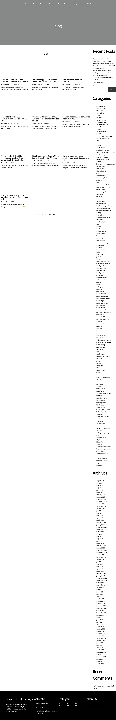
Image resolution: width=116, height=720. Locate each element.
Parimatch (99, 349)
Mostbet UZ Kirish (101, 317)
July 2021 (99, 617)
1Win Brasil (99, 111)
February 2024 (101, 545)
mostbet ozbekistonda (103, 310)
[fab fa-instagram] (89, 707)
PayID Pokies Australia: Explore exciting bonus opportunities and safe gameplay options (103, 73)
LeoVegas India (101, 268)
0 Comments (15, 84)
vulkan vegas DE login (103, 409)
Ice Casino (99, 238)
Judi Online (99, 254)
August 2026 (100, 481)
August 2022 (100, 587)
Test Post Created (98, 82)
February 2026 (101, 495)
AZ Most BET (100, 148)
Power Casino (100, 370)
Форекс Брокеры (101, 458)
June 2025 (99, 513)
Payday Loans (100, 354)
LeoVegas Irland (101, 270)
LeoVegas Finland (101, 266)
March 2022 (100, 599)
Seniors (98, 379)
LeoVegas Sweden (102, 273)
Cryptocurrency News (103, 208)
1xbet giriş (99, 129)
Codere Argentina (102, 192)
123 (50, 214)
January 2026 (100, 497)
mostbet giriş (100, 301)
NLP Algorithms (101, 335)
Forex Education (101, 231)
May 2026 (99, 488)
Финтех (98, 456)
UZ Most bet (100, 405)
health (98, 236)
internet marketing (102, 243)
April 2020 (99, 647)
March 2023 (100, 571)
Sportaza (99, 396)
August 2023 (100, 559)
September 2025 (101, 506)
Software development (103, 393)
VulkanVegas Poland (102, 416)
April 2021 (99, 624)
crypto (98, 199)
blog (97, 173)
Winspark (99, 430)
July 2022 (99, 589)
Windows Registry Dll (103, 428)
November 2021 (101, 608)
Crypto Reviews (101, 203)
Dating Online (100, 215)
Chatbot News (100, 189)
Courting (99, 196)
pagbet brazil (100, 347)
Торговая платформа (102, 453)
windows (99, 426)
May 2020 (99, 645)
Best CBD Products (102, 157)
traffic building (100, 400)
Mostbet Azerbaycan (103, 298)
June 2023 (99, 564)
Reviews (99, 375)
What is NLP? (100, 423)
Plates (98, 368)
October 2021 (100, 610)
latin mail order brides (103, 263)
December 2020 (101, 634)
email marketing (101, 222)
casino (98, 182)
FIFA (97, 224)
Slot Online (99, 384)
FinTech (98, 226)
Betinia (98, 162)
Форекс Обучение (101, 460)
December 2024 (101, 527)
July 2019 (99, 661)
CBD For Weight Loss (103, 187)
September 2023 (101, 557)
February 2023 (101, 573)
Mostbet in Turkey (102, 303)
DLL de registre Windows (104, 217)
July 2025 (99, 511)
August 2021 (100, 615)
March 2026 (100, 492)
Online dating (100, 345)
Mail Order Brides (101, 277)
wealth (98, 419)
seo (97, 382)
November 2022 (101, 580)
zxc (97, 435)
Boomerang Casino (102, 178)
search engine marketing (104, 377)
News (98, 331)
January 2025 (100, 525)
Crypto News (100, 201)
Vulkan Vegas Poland (102, 412)
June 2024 (99, 536)
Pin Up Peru (100, 363)
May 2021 (99, 622)
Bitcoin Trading (101, 171)
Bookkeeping (100, 175)
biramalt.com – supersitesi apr (105, 164)
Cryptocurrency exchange (104, 206)
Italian (98, 252)
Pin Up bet (99, 359)
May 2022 (99, 594)
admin (4, 84)
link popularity (100, 275)
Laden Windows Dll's (103, 261)
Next (54, 214)
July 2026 (99, 483)
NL (97, 333)
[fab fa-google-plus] (104, 704)
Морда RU (99, 442)
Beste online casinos (102, 159)
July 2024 (99, 534)
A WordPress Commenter (101, 686)
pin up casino (100, 361)
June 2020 (99, 643)
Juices (98, 259)
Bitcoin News (100, 166)
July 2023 (99, 562)
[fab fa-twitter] (97, 704)
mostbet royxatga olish (103, 312)
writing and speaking (102, 433)
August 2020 (100, 640)
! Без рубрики (100, 106)
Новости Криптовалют (103, 446)
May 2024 (99, 539)
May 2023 (99, 566)
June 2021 (99, 620)
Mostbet (99, 289)
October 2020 (101, 636)
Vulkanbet (99, 414)
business (99, 180)
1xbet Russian (100, 134)
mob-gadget (100, 287)
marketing (99, 282)
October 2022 (100, 583)
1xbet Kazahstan (101, 132)
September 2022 (101, 585)
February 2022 (101, 601)
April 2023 (99, 569)
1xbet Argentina (101, 120)
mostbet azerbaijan (102, 296)
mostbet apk (100, 291)
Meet (98, 284)
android (98, 145)
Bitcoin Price (100, 169)
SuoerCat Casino (101, 398)
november (99, 338)
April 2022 (99, 596)
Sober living (100, 391)
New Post (99, 328)
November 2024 (101, 529)
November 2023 (101, 552)
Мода (98, 440)
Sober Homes (100, 389)
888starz (99, 141)
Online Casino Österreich (104, 340)
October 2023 (100, 555)
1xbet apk (99, 118)
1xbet (98, 115)
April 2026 (99, 490)
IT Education (100, 245)
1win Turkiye (100, 113)
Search (95, 86)
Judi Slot (99, 257)
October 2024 (100, 532)
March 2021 (100, 627)
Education (99, 219)
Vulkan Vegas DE (101, 407)
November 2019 (101, 657)
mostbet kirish (100, 308)
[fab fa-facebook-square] (89, 704)
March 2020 (100, 650)
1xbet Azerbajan (101, 122)
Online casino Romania (103, 342)
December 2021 (101, 606)
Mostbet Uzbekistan (102, 319)
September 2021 (101, 613)
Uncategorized (101, 402)
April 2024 (99, 541)
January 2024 (100, 548)
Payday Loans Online (103, 356)
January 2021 (100, 631)
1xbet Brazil (100, 127)
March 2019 (100, 664)
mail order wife (101, 280)
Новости (99, 444)
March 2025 (100, 520)
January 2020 (100, 654)
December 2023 (101, 550)
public (98, 372)
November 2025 (101, 502)
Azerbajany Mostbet (102, 150)
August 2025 (100, 508)
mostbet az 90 (101, 294)
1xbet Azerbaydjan (102, 125)
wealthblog (99, 421)
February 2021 (100, 629)
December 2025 (101, 499)
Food (98, 229)
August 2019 (100, 659)
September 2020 (101, 638)
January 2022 (100, 603)
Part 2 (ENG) (100, 352)
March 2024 (100, 543)
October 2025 (100, 504)
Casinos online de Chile (103, 185)
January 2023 (100, 576)
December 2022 (101, 578)
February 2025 (101, 522)
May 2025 (99, 515)
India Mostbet (100, 240)
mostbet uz (100, 314)
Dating (98, 213)
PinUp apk (99, 365)
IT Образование (101, 250)
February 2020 (101, 652)
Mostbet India (100, 305)
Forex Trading (100, 233)
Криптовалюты (101, 437)
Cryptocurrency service (103, 210)
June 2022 (99, 592)
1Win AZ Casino (101, 108)
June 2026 (99, 485)
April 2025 (99, 518)
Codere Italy (100, 194)
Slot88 (98, 386)
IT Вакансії (99, 247)
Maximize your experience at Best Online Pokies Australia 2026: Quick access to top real (104, 66)
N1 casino (99, 321)
